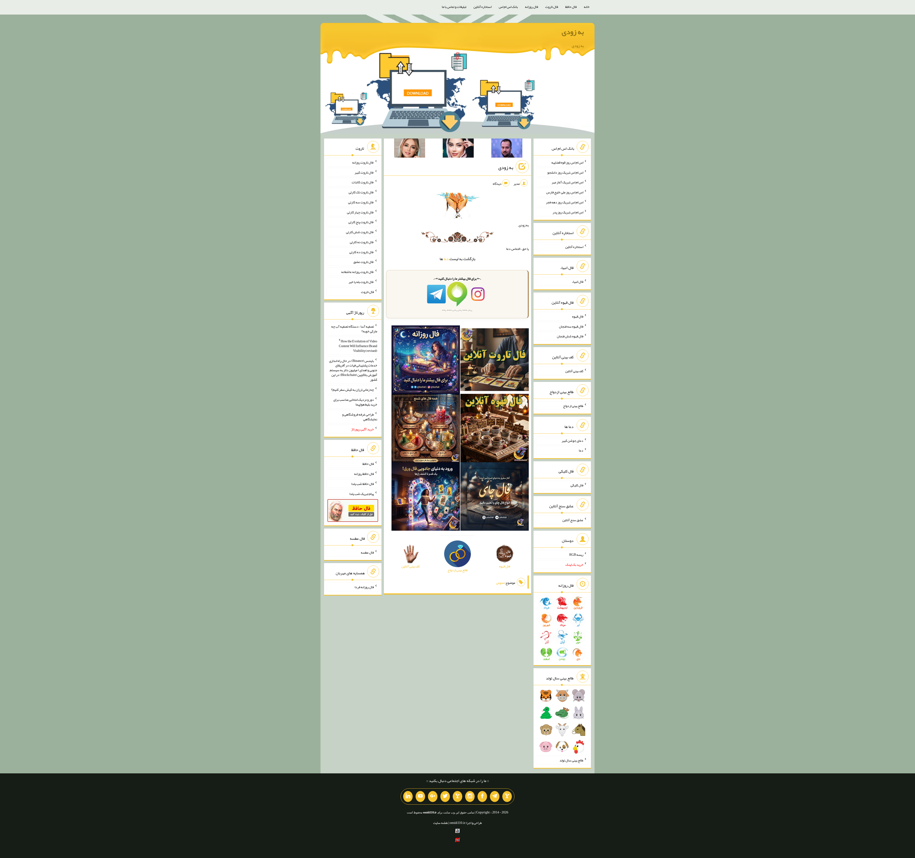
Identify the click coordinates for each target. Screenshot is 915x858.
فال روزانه (531, 6)
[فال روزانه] (425, 360)
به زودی (573, 32)
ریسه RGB (576, 554)
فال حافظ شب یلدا (362, 483)
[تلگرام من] (494, 796)
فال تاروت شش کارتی (360, 232)
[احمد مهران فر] (506, 149)
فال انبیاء (577, 281)
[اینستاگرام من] (470, 796)
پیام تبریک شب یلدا (361, 493)
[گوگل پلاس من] (432, 796)
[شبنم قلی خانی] (409, 149)
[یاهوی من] (507, 796)
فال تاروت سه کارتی (361, 202)
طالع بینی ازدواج (573, 405)
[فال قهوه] (494, 429)
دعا (446, 259)
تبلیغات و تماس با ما (454, 6)
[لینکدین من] (408, 796)
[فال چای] (494, 497)
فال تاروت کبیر (364, 172)
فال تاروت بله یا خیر (361, 281)
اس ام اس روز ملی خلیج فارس (564, 192)
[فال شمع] (425, 429)
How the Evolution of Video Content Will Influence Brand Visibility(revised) (358, 346)
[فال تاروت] (494, 360)
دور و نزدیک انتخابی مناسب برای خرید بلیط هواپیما (355, 402)
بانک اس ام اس (508, 6)
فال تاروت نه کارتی (362, 242)
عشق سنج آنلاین (572, 519)
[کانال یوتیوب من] (420, 796)
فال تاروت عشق (363, 261)
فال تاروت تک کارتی (361, 192)
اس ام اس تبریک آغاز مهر (567, 182)
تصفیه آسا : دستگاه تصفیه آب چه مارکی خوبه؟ (354, 328)
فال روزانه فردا (364, 587)
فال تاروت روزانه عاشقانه (357, 271)
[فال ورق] (425, 497)
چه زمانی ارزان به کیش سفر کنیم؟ (352, 389)
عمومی (500, 582)
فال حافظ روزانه (364, 473)
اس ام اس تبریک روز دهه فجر (564, 202)
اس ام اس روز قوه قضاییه (567, 162)
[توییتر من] (445, 796)
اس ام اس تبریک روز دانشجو (565, 172)
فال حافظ (571, 6)
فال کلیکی (576, 485)
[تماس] (457, 796)
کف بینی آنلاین (574, 371)
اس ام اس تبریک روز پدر (568, 212)
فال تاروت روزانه (363, 162)
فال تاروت (551, 6)
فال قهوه (577, 316)
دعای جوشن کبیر (572, 440)
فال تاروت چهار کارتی (360, 212)
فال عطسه (367, 552)
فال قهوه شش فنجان (570, 336)
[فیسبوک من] (482, 796)
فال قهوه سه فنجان (571, 326)
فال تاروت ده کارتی (361, 251)
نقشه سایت (440, 822)
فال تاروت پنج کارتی (361, 222)
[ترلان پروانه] (458, 149)
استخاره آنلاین (482, 6)
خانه (587, 6)
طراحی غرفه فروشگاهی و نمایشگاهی (359, 416)
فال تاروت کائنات (363, 182)
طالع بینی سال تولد (571, 760)
